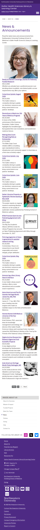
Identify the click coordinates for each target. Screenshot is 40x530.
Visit (5, 453)
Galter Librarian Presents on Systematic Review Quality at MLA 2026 (12, 197)
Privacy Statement (10, 517)
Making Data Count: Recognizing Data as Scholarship (9, 137)
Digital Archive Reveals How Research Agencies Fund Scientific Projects (11, 339)
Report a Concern (9, 526)
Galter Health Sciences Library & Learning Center (16, 7)
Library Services (9, 450)
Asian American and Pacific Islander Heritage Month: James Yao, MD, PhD (11, 295)
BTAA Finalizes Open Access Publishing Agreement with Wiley (11, 218)
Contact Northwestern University (14, 508)
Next (25, 386)
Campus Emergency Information (14, 520)
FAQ (4, 425)
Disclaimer (7, 514)
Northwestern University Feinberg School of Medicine (17, 2)
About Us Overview (9, 401)
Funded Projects (8, 408)
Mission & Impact (8, 404)
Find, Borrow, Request (11, 447)
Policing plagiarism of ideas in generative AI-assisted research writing (11, 239)
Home (4, 19)
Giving (5, 421)
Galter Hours (5, 11)
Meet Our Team (7, 411)
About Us (10, 19)
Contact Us (6, 428)
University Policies (10, 523)
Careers (6, 511)
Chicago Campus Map (11, 469)
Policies (5, 418)
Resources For (8, 456)
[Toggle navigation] (37, 13)
